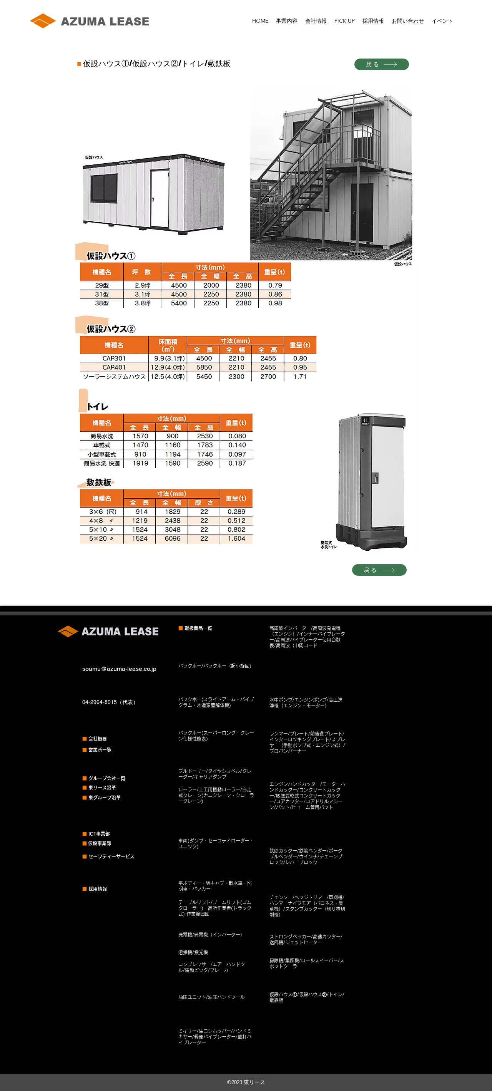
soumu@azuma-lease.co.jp (119, 668)
